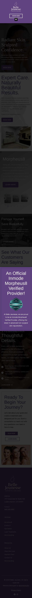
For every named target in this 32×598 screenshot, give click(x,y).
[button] (16, 19)
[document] (16, 299)
